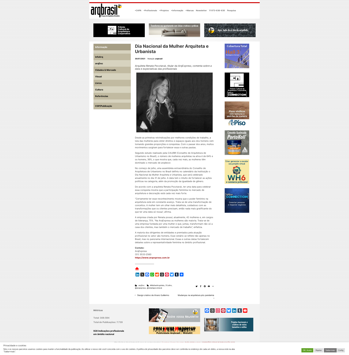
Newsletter (201, 10)
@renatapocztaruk (154, 288)
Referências (101, 96)
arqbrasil (158, 59)
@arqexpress (140, 288)
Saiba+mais (330, 350)
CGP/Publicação (103, 106)
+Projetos (164, 10)
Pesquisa (231, 10)
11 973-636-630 (217, 10)
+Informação (177, 10)
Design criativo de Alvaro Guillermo (153, 295)
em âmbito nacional (103, 334)
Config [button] (340, 350)
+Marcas (189, 10)
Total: (96, 317)
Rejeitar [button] (319, 350)
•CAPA (138, 10)
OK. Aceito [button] (307, 350)
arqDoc (142, 285)
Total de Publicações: (105, 322)
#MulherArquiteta (157, 285)
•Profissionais (150, 10)
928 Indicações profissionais (108, 330)
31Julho (168, 285)
